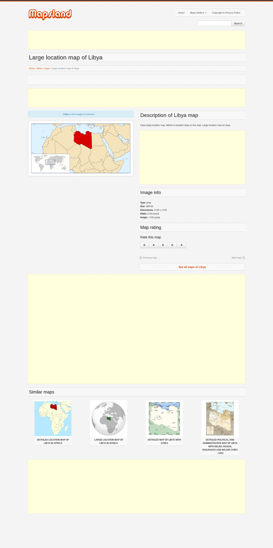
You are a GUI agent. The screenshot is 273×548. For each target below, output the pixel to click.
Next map (236, 257)
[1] (144, 245)
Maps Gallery (197, 13)
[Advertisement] (136, 40)
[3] (163, 245)
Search (238, 23)
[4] (172, 245)
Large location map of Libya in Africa (108, 441)
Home (181, 13)
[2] (154, 245)
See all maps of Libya (192, 267)
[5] (181, 245)
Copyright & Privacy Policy (226, 13)
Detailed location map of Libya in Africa (53, 441)
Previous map (150, 257)
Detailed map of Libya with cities (164, 441)
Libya (47, 68)
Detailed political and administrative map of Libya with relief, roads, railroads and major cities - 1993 (220, 446)
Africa (39, 68)
